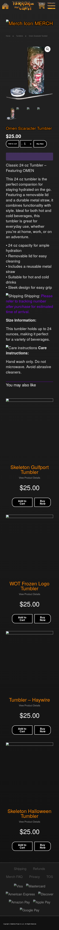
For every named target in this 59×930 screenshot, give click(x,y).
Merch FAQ (14, 876)
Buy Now (40, 144)
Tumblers (19, 36)
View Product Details (29, 477)
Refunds (39, 868)
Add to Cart (22, 502)
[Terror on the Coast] (23, 6)
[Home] (5, 6)
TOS (49, 876)
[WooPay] (29, 156)
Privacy (34, 876)
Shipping (20, 868)
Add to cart (12, 144)
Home (8, 36)
